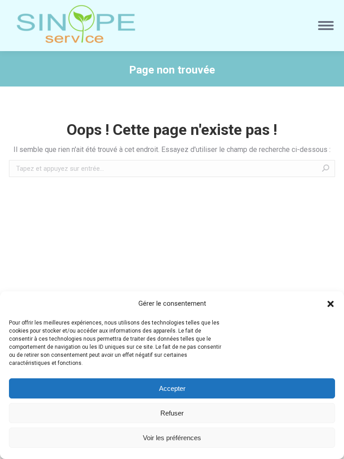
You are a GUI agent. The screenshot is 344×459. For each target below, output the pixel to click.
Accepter (172, 388)
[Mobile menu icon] (326, 25)
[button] (330, 303)
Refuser (172, 413)
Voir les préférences (172, 438)
